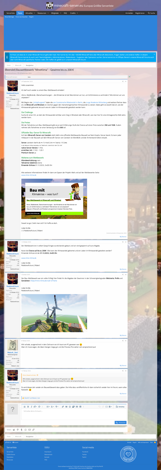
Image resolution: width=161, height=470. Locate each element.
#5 (125, 371)
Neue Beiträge (9, 17)
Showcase (10, 460)
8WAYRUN (89, 468)
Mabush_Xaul (12, 352)
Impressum (47, 452)
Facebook (85, 452)
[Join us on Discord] (129, 76)
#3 (125, 274)
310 (18, 105)
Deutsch (16, 442)
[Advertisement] (80, 35)
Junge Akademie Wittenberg (96, 102)
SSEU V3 (9, 442)
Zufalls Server (11, 454)
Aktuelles (29, 13)
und (32, 398)
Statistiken (10, 457)
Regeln (31, 17)
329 (18, 362)
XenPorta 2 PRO (73, 468)
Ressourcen (42, 13)
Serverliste (11, 13)
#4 (125, 341)
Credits (72, 13)
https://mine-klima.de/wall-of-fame (44, 280)
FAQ (65, 13)
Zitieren (124, 236)
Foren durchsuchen (21, 17)
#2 (125, 242)
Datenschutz (48, 454)
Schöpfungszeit (39, 102)
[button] (34, 13)
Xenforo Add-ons (95, 466)
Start (151, 442)
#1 (125, 81)
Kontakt (129, 442)
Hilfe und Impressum (143, 442)
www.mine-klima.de (28, 175)
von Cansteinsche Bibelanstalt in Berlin (67, 102)
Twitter (84, 454)
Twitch (84, 457)
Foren (20, 13)
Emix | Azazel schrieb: (29, 375)
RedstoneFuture (11, 73)
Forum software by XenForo (72, 466)
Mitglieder (55, 13)
